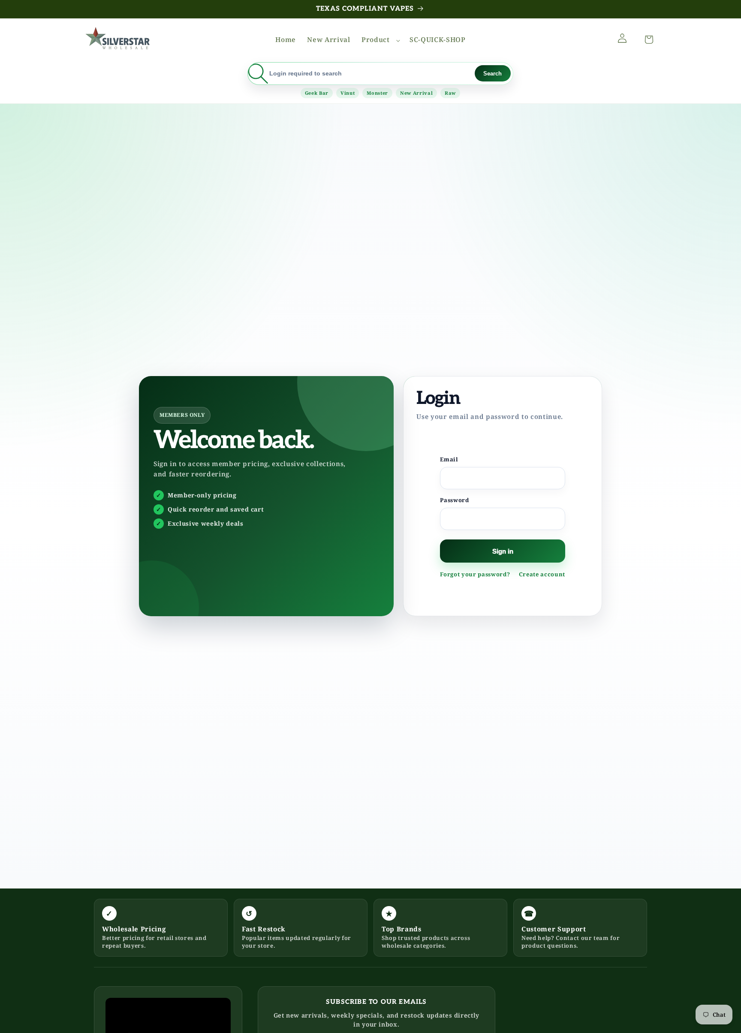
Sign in (502, 551)
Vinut (347, 93)
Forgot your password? (475, 574)
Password (454, 500)
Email (449, 459)
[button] (380, 40)
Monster (377, 93)
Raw (450, 93)
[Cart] (647, 38)
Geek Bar (316, 93)
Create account (542, 574)
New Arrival (416, 93)
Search (492, 73)
